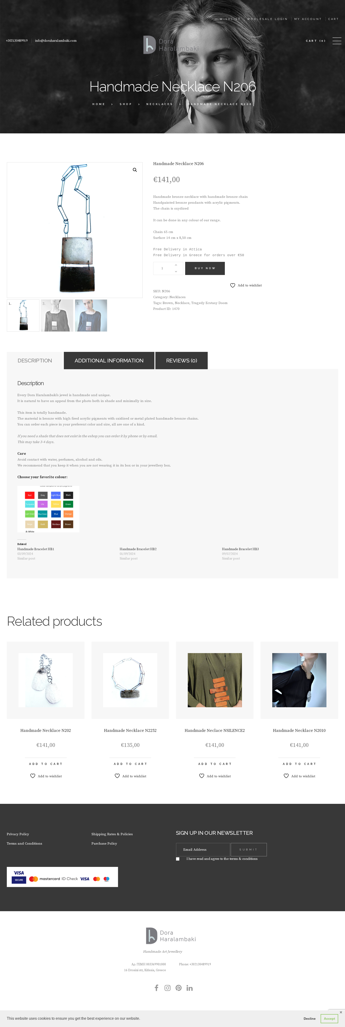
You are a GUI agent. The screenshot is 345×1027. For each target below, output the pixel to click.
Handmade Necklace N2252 (130, 730)
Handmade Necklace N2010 (299, 730)
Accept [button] (329, 1018)
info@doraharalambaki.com (56, 41)
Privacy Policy (18, 834)
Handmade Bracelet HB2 (138, 549)
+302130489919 (16, 41)
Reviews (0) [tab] (181, 360)
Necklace (182, 303)
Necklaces (160, 104)
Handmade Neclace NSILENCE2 (215, 730)
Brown (168, 303)
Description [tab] (35, 360)
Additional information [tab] (109, 360)
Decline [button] (310, 1018)
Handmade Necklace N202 (45, 730)
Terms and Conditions (24, 843)
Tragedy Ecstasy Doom (209, 303)
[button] (135, 170)
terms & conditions (244, 859)
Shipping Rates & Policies (112, 834)
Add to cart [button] (46, 764)
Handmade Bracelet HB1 (35, 549)
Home (99, 104)
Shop (126, 104)
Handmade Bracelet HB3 (240, 549)
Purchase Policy (104, 843)
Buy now (205, 268)
